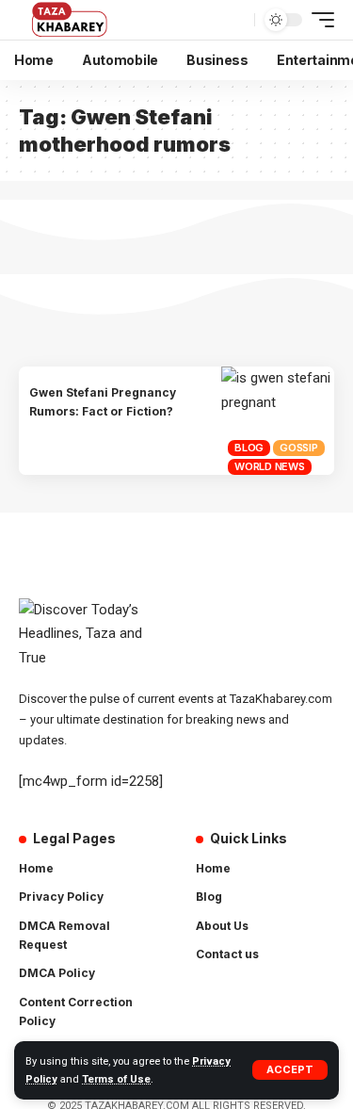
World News (269, 466)
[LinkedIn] (214, 1038)
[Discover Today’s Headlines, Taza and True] (71, 20)
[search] (238, 20)
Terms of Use (116, 1079)
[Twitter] (240, 1001)
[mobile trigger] (318, 19)
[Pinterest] (266, 1001)
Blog (249, 447)
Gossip (299, 447)
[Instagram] (293, 1001)
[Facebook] (214, 1001)
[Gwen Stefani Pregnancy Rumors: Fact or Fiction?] (277, 421)
